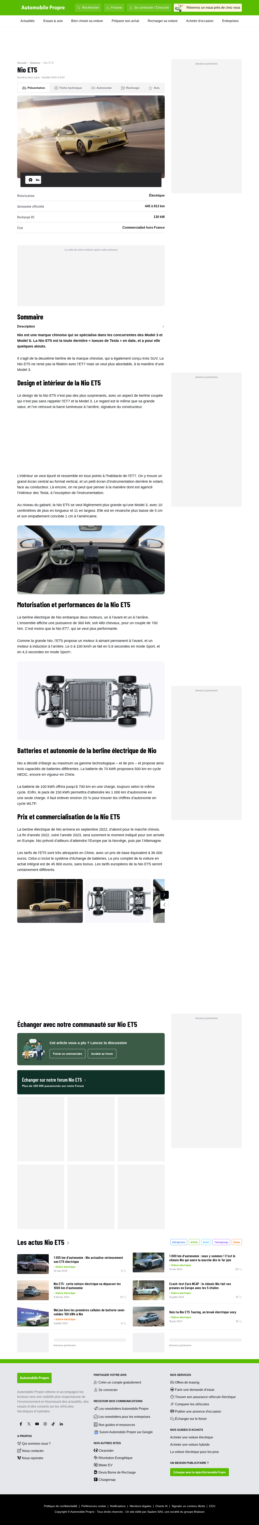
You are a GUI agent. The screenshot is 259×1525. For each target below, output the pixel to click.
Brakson (199, 1511)
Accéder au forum (102, 1053)
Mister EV (106, 1465)
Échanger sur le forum (191, 1418)
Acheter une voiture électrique (191, 1437)
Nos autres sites (107, 1443)
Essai (206, 1242)
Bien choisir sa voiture (87, 21)
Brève (237, 1242)
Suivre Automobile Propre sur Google (126, 1432)
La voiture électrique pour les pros (194, 1452)
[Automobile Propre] (43, 7)
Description (26, 326)
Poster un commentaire (67, 1053)
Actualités (27, 21)
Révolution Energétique (116, 1458)
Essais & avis (53, 21)
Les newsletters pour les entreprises (124, 1416)
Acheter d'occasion (199, 21)
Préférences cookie (93, 1506)
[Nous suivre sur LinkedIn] (61, 1424)
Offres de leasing (187, 1382)
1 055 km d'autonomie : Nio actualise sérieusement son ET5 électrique (88, 1259)
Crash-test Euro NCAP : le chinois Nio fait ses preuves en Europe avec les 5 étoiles (200, 1286)
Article (194, 1242)
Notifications (118, 1506)
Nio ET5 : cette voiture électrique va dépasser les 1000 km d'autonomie (87, 1286)
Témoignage (221, 1242)
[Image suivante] (164, 895)
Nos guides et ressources (117, 1425)
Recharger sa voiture (163, 21)
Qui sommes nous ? (36, 1443)
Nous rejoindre (32, 1458)
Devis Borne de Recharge (117, 1472)
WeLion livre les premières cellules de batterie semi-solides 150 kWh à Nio (89, 1312)
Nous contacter (33, 1451)
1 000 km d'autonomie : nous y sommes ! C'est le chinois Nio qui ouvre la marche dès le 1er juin (202, 1258)
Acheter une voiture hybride (190, 1444)
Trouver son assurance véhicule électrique (205, 1397)
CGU (212, 1506)
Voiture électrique (65, 1266)
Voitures (35, 62)
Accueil (21, 62)
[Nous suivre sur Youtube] (37, 1424)
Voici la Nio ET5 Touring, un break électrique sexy (202, 1312)
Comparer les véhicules (192, 1404)
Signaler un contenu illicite (188, 1506)
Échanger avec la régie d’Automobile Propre (199, 1472)
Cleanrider (106, 1450)
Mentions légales (140, 1506)
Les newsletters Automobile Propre (124, 1408)
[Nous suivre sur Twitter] (29, 1424)
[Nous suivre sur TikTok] (53, 1424)
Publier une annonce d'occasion (198, 1411)
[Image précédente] (164, 904)
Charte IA (161, 1506)
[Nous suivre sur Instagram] (45, 1424)
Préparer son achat (125, 21)
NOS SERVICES (180, 1374)
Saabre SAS (155, 1511)
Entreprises (230, 21)
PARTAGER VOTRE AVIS (110, 1374)
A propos (24, 1436)
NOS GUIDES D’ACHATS (186, 1429)
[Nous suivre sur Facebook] (20, 1424)
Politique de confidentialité (60, 1506)
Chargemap (107, 1479)
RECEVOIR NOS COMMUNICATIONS (118, 1401)
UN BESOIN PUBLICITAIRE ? (189, 1462)
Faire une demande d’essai (194, 1389)
